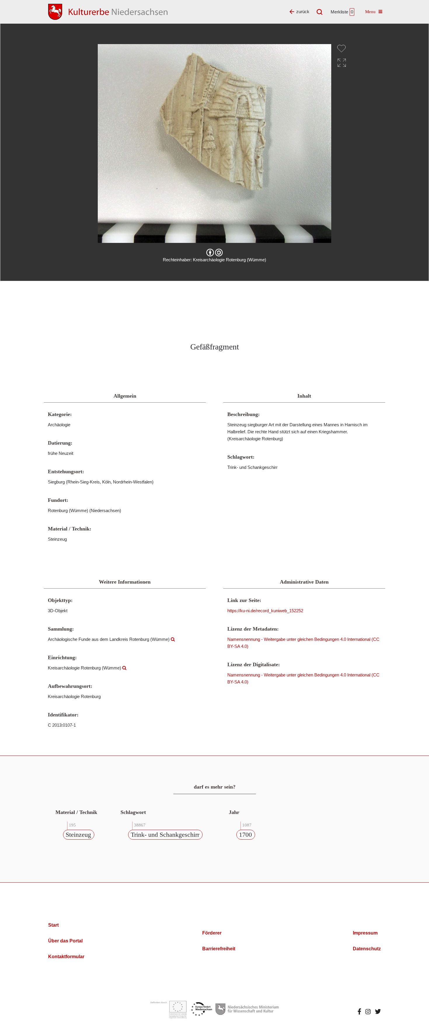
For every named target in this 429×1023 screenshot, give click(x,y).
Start (53, 925)
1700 (245, 834)
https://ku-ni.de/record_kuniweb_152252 (265, 610)
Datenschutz (367, 948)
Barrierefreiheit (218, 948)
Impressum (365, 932)
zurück (302, 11)
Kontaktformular (66, 956)
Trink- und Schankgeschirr (165, 834)
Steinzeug (78, 834)
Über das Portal (65, 940)
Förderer (212, 932)
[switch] (341, 48)
